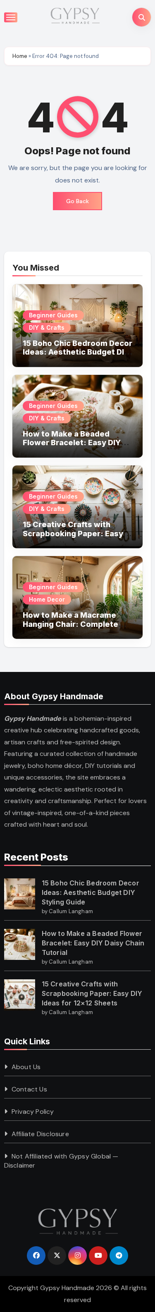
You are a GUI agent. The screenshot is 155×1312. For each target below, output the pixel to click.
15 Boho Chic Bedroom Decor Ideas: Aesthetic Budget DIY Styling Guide (77, 352)
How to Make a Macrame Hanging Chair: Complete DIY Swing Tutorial (70, 624)
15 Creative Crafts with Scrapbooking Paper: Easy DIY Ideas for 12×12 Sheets (73, 533)
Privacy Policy (33, 1111)
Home (19, 56)
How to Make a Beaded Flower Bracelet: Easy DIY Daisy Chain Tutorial (72, 442)
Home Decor (47, 599)
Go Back (77, 201)
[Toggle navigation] (10, 17)
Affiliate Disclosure (40, 1134)
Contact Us (29, 1089)
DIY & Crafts (46, 327)
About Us (26, 1067)
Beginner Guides (53, 315)
